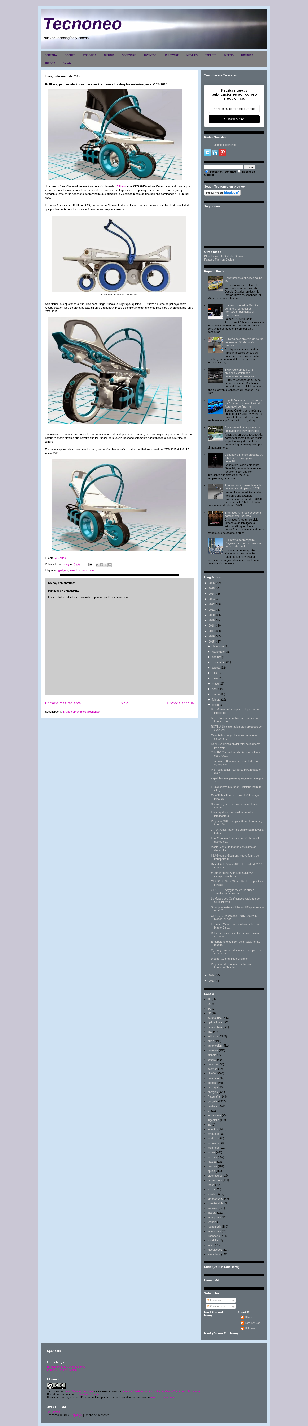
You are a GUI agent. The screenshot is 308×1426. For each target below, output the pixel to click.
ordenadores (215, 1175)
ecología (213, 1087)
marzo (216, 694)
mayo (215, 683)
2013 (212, 980)
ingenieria (213, 1120)
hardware (213, 1106)
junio (215, 678)
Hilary (248, 1317)
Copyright (76, 1415)
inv (209, 1124)
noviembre (218, 651)
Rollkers (120, 186)
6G (209, 1008)
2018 (212, 625)
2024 (212, 593)
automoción (215, 1045)
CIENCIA (109, 55)
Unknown (250, 1328)
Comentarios (217, 1306)
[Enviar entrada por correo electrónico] (90, 564)
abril (214, 688)
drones (212, 1082)
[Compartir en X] (106, 565)
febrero (216, 699)
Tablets (212, 1212)
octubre (216, 657)
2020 (212, 615)
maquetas (214, 1133)
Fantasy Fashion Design (219, 259)
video (211, 1245)
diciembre (218, 646)
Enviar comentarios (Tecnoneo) (81, 711)
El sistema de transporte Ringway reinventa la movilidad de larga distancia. (243, 543)
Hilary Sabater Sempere (78, 1391)
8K (209, 1013)
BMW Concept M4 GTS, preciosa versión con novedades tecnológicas (239, 373)
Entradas (215, 1300)
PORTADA (51, 55)
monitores (214, 1147)
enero (215, 704)
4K (209, 999)
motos (211, 1152)
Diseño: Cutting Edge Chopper (229, 958)
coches (212, 1059)
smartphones (215, 1198)
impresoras (214, 1115)
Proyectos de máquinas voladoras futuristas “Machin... (231, 966)
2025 (212, 588)
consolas (213, 1064)
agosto (216, 667)
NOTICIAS (247, 55)
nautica (212, 1161)
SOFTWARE (129, 55)
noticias (212, 1166)
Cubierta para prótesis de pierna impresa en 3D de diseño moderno (244, 342)
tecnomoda (214, 1226)
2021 (212, 609)
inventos (75, 570)
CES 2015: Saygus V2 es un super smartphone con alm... (232, 891)
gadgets (63, 570)
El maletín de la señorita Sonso (66, 1366)
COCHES (70, 55)
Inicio (124, 703)
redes (211, 1184)
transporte (88, 570)
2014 (212, 975)
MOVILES (192, 55)
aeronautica (215, 1017)
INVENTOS (150, 55)
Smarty (67, 63)
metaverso (214, 1143)
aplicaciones (215, 1022)
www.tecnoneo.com (88, 1394)
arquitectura (215, 1027)
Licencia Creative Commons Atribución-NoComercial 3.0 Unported (161, 1391)
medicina (213, 1138)
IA (209, 1110)
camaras (213, 1050)
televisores (214, 1231)
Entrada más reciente (63, 703)
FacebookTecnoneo (224, 144)
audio (211, 1041)
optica (211, 1171)
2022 (212, 604)
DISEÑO (229, 55)
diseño (212, 1073)
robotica (212, 1194)
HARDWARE (171, 55)
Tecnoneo (82, 23)
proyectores (215, 1180)
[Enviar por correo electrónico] (98, 565)
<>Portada (53, 1411)
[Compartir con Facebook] (109, 565)
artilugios (213, 1036)
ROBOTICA (89, 55)
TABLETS (210, 55)
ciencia (212, 1054)
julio (214, 672)
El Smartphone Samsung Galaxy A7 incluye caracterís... (233, 874)
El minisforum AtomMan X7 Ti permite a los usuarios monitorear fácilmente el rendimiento (243, 310)
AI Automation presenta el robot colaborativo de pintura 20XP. (244, 487)
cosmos (212, 1068)
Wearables (214, 1254)
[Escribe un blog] (102, 565)
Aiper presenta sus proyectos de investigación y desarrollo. (242, 429)
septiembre (218, 662)
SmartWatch (215, 1203)
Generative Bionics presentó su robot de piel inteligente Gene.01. (244, 458)
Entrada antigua (180, 703)
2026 (212, 583)
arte (210, 1031)
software (213, 1208)
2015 (212, 641)
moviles (212, 1157)
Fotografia (214, 1096)
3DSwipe (60, 557)
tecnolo (212, 1222)
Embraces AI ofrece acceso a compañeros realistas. (243, 514)
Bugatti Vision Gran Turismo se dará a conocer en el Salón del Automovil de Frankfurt (244, 403)
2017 (212, 631)
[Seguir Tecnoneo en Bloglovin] (222, 194)
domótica (213, 1078)
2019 (212, 620)
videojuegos (215, 1249)
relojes (212, 1189)
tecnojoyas (214, 1217)
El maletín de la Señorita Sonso (223, 256)
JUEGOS (50, 63)
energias (213, 1092)
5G (209, 1003)
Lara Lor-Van (252, 1323)
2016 (212, 636)
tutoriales (213, 1240)
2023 (212, 599)
